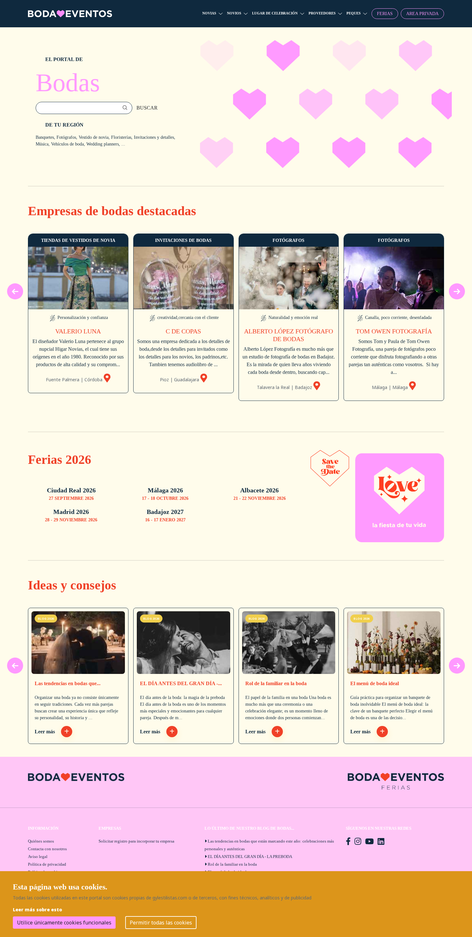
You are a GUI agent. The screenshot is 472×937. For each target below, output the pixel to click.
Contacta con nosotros (47, 848)
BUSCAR (147, 107)
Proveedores (322, 13)
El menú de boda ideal (374, 683)
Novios (234, 13)
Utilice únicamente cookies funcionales (64, 922)
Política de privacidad (47, 864)
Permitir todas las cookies (161, 922)
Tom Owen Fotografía (394, 331)
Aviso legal (38, 856)
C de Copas (183, 331)
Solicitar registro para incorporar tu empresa (136, 841)
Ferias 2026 (59, 459)
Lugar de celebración (275, 13)
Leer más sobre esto (37, 909)
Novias (209, 13)
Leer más (45, 731)
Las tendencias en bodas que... (68, 683)
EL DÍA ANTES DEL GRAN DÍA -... (181, 683)
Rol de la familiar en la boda (276, 683)
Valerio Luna (78, 331)
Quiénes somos (41, 841)
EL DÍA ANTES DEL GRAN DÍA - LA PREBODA (250, 856)
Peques (353, 13)
